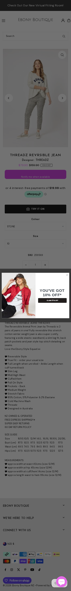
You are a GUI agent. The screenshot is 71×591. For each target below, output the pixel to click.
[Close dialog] (67, 275)
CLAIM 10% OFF (52, 300)
